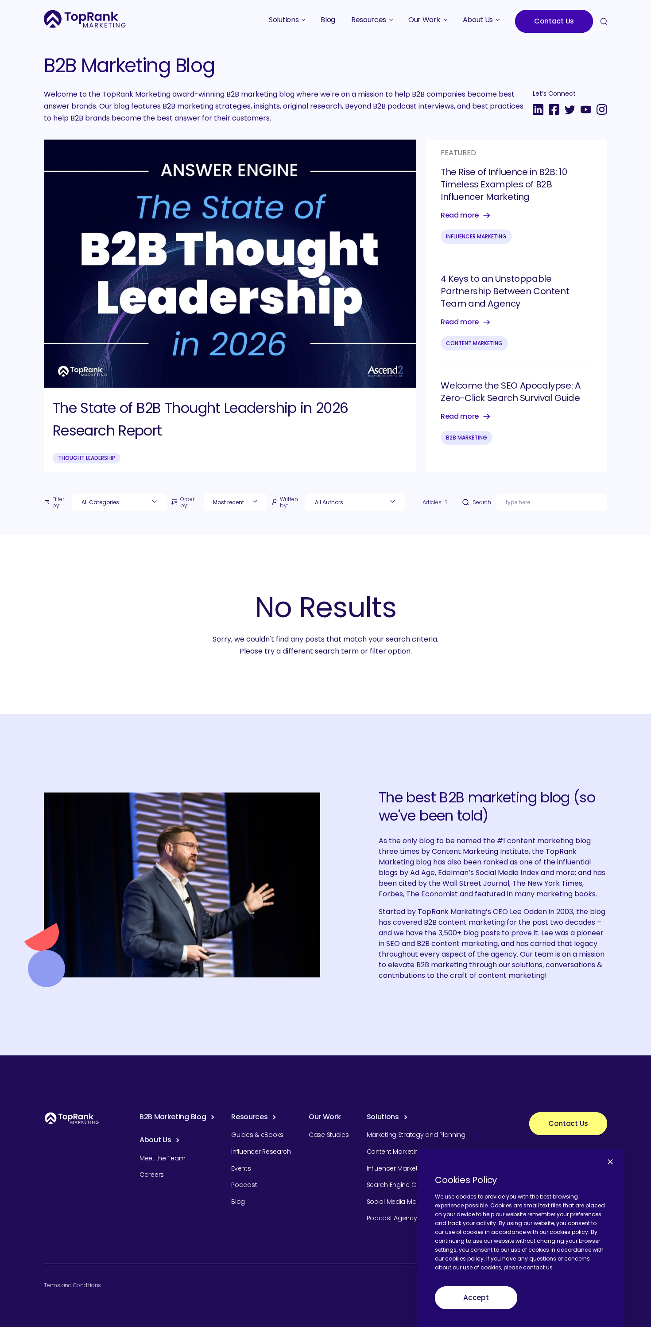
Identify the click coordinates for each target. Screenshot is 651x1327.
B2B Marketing (466, 437)
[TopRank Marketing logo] (72, 1118)
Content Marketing (474, 343)
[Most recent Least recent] (235, 502)
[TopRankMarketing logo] (85, 19)
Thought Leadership (86, 458)
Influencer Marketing (476, 236)
